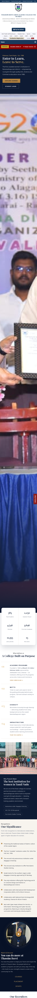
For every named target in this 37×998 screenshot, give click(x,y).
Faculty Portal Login (7, 1)
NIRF (26, 36)
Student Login (10, 86)
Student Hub (21, 34)
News (34, 34)
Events (6, 36)
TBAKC (3, 42)
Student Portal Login (19, 1)
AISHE (16, 36)
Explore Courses (11, 81)
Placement (18, 981)
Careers (30, 38)
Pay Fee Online (19, 29)
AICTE (31, 36)
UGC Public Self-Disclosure (8, 34)
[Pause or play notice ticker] (35, 47)
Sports (28, 34)
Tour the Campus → (16, 735)
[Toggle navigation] (35, 42)
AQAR (21, 36)
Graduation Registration (17, 38)
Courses (18, 977)
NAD (11, 36)
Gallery (5, 38)
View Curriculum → (16, 680)
